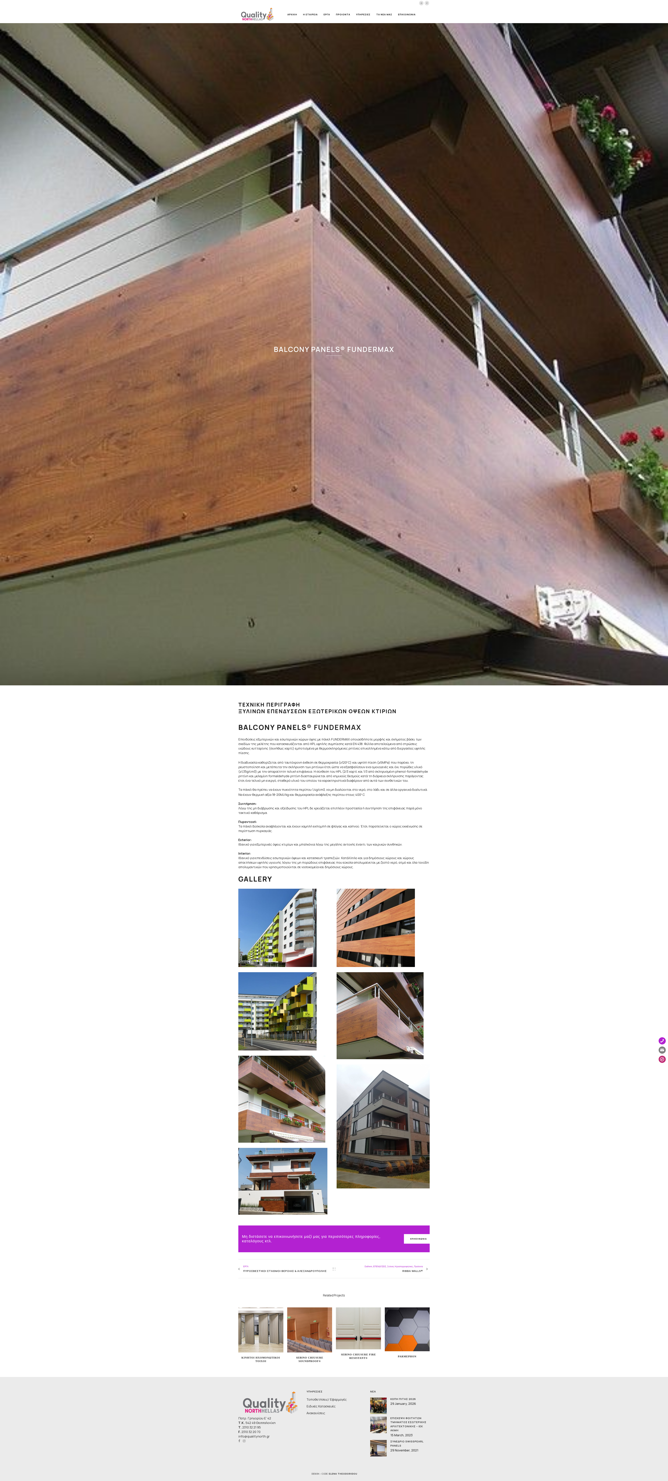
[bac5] (383, 1015)
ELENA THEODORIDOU (343, 1473)
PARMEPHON (407, 1356)
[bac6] (284, 1099)
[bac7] (383, 1126)
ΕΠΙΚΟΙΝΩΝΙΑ (418, 1239)
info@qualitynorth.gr (254, 1436)
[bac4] (284, 1011)
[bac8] (284, 1181)
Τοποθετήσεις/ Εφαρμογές (327, 1399)
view (260, 1329)
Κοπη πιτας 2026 (403, 1399)
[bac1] (284, 928)
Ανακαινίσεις (316, 1413)
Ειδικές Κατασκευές (321, 1406)
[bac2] (383, 928)
